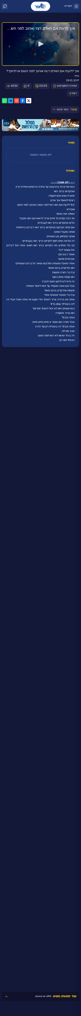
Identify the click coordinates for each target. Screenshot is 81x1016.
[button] (40, 44)
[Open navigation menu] (76, 6)
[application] (40, 44)
